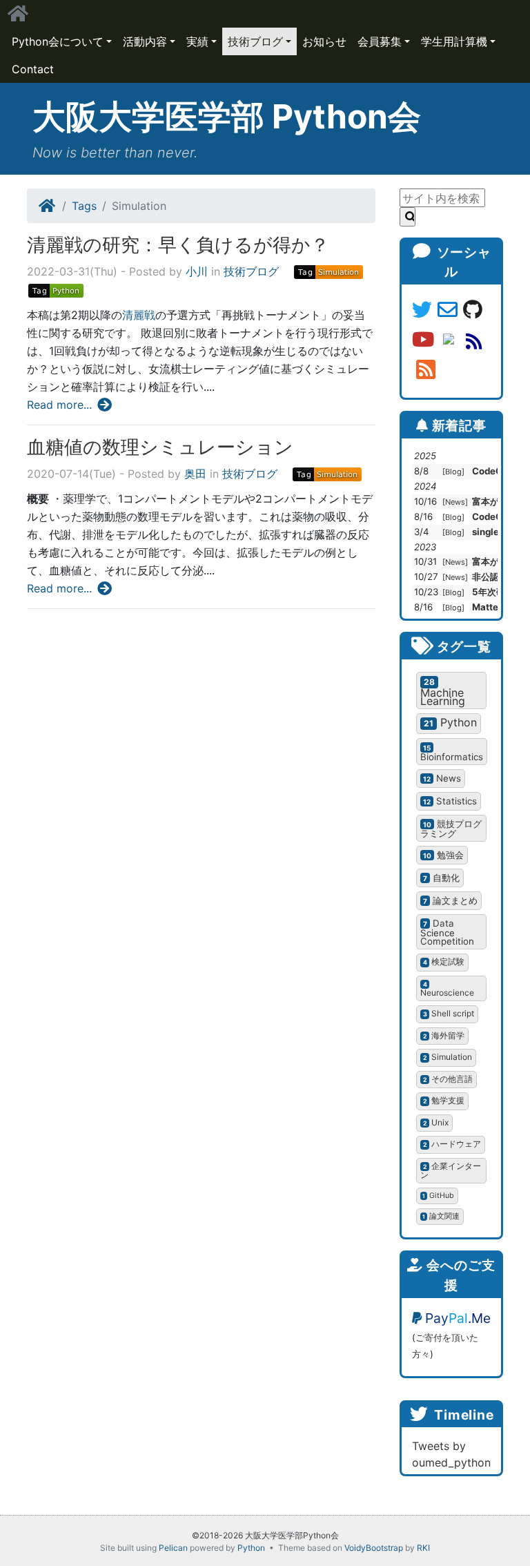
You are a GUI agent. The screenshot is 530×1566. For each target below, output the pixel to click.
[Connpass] (451, 341)
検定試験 (444, 961)
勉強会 (443, 854)
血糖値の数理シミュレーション (160, 447)
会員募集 (379, 41)
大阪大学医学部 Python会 (226, 116)
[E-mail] (450, 311)
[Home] (47, 206)
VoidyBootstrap (373, 1548)
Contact (33, 69)
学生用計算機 (454, 41)
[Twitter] (425, 311)
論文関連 (441, 1216)
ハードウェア (452, 1144)
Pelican (173, 1548)
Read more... (61, 405)
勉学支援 (444, 1100)
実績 (197, 41)
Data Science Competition (447, 932)
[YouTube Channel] (426, 341)
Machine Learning (442, 692)
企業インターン (450, 1170)
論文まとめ (450, 900)
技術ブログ (255, 41)
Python (450, 722)
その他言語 (448, 1079)
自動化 (441, 877)
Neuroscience (447, 989)
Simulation (448, 1057)
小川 (197, 271)
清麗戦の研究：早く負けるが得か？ (178, 244)
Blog (453, 471)
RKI (423, 1548)
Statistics (450, 800)
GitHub (438, 1195)
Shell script (449, 1013)
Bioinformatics (451, 753)
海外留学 (444, 1035)
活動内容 (145, 41)
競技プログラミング (451, 829)
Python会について (58, 41)
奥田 (195, 474)
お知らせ (324, 41)
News (455, 502)
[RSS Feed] (426, 370)
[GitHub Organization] (472, 311)
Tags (84, 206)
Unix (436, 1122)
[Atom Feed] (473, 341)
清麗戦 (138, 315)
